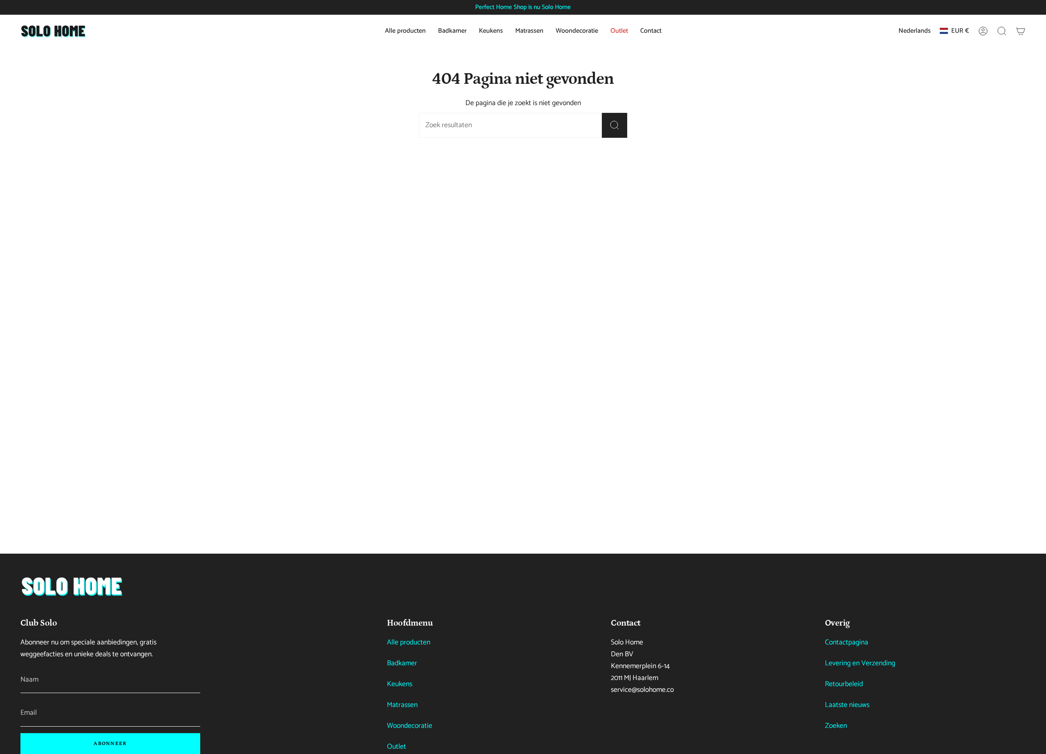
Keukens (399, 684)
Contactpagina (846, 643)
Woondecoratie (409, 726)
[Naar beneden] (71, 586)
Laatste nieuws (847, 705)
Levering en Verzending (860, 663)
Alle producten (408, 643)
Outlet (396, 747)
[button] (1001, 31)
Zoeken (836, 726)
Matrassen (402, 705)
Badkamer (402, 663)
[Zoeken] (614, 125)
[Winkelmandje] (1020, 31)
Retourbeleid (844, 684)
